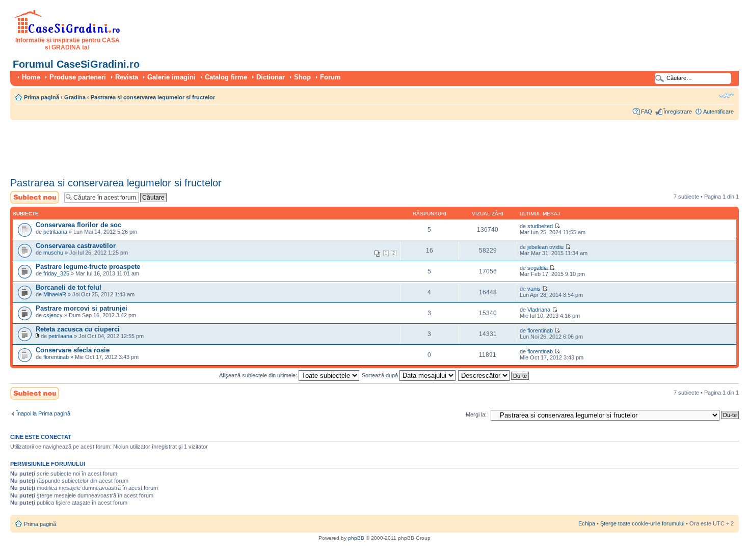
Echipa (586, 523)
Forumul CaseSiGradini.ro (76, 64)
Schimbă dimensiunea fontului (726, 95)
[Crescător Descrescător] (494, 375)
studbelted (540, 226)
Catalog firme (226, 77)
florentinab (540, 330)
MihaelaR (54, 294)
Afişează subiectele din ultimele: (259, 375)
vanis (534, 289)
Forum (330, 77)
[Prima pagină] (67, 31)
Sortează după (380, 375)
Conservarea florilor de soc (78, 225)
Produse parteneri (77, 77)
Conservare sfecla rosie (73, 350)
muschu (53, 252)
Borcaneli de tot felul (68, 287)
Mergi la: (476, 414)
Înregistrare (677, 111)
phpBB (356, 538)
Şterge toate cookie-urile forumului (642, 523)
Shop (302, 77)
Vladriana (538, 310)
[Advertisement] (195, 145)
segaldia (537, 268)
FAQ (646, 111)
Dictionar (270, 77)
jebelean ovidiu (545, 247)
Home (31, 77)
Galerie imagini (171, 77)
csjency (53, 315)
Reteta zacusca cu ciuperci (78, 329)
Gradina (75, 97)
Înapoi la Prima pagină (43, 413)
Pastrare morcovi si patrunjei (81, 308)
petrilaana (55, 232)
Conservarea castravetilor (76, 245)
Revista (126, 77)
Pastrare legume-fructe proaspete (88, 266)
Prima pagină (41, 97)
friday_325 (56, 273)
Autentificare (718, 111)
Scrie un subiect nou (30, 197)
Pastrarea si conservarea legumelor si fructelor (153, 97)
